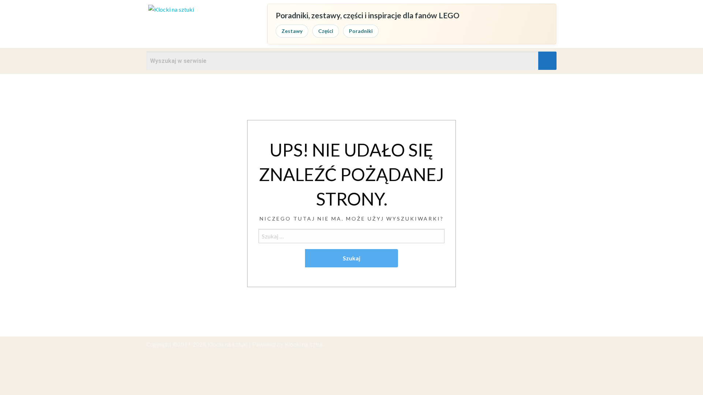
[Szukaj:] (351, 236)
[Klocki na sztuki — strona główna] (201, 24)
